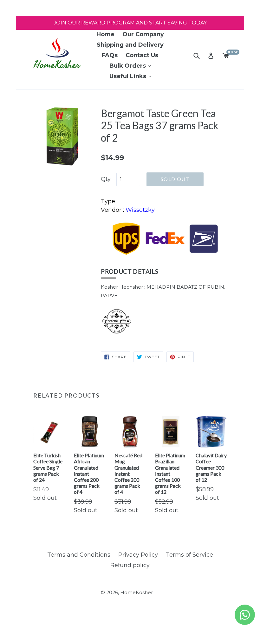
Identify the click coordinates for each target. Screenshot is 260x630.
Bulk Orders (128, 65)
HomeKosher (136, 592)
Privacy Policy (138, 554)
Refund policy (130, 565)
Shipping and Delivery (130, 44)
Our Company (143, 34)
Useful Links (128, 76)
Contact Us (142, 55)
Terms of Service (189, 554)
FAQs (110, 55)
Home (105, 34)
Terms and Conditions (78, 554)
